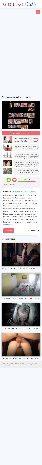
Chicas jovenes (17, 191)
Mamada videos (29, 191)
